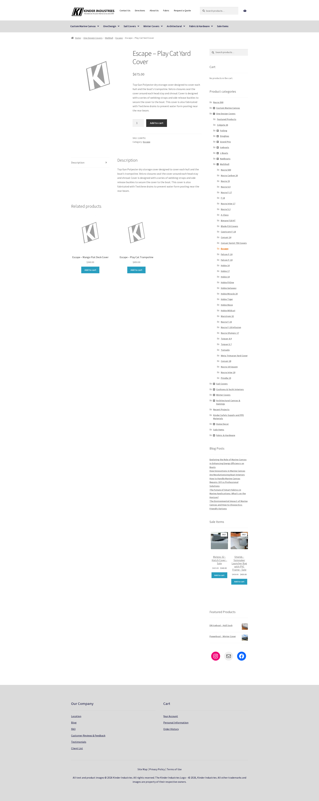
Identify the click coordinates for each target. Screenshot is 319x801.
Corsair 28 (226, 361)
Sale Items (222, 26)
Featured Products (226, 119)
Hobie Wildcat (228, 310)
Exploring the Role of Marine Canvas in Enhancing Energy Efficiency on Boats (228, 463)
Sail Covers (130, 26)
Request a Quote (182, 10)
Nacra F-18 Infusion (231, 327)
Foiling (223, 130)
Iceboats (224, 147)
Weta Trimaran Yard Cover (234, 355)
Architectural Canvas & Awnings (228, 402)
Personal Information (175, 722)
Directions (140, 10)
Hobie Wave (227, 304)
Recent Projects (221, 409)
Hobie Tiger (227, 299)
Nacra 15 (225, 181)
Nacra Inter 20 (228, 372)
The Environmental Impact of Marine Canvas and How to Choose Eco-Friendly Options (229, 505)
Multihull (109, 37)
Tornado (225, 349)
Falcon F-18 (226, 259)
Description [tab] (77, 162)
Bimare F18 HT (228, 220)
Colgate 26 (222, 124)
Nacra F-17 (226, 192)
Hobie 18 (225, 276)
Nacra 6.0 (225, 186)
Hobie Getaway (228, 288)
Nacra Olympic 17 (230, 332)
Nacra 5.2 (225, 209)
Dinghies (224, 136)
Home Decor (222, 423)
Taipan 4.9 (226, 338)
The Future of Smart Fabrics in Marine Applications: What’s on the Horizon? (228, 493)
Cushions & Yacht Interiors (230, 389)
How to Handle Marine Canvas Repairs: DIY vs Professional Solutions (225, 482)
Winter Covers (151, 26)
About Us (154, 10)
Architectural (174, 26)
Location (76, 716)
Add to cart (156, 123)
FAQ (73, 729)
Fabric (166, 10)
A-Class (225, 214)
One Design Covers (93, 37)
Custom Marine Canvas (83, 26)
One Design (109, 26)
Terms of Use (174, 769)
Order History (171, 729)
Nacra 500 (218, 102)
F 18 (223, 197)
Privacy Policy (157, 769)
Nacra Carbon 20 (229, 175)
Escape (119, 37)
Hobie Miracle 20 (229, 293)
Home (78, 37)
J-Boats (224, 153)
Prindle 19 (226, 378)
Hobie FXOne (227, 282)
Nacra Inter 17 (228, 203)
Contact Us (125, 10)
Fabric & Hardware (199, 26)
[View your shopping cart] (245, 11)
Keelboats (225, 158)
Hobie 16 (225, 265)
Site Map (142, 769)
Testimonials (78, 741)
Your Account (170, 716)
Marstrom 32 (227, 316)
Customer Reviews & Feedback (88, 735)
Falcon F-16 (226, 254)
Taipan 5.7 (226, 344)
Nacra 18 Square (229, 366)
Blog (74, 722)
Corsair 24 (226, 237)
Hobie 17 (225, 271)
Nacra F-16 (226, 321)
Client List (77, 748)
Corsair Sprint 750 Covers (234, 242)
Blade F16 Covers (229, 226)
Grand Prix (225, 141)
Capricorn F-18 (228, 231)
